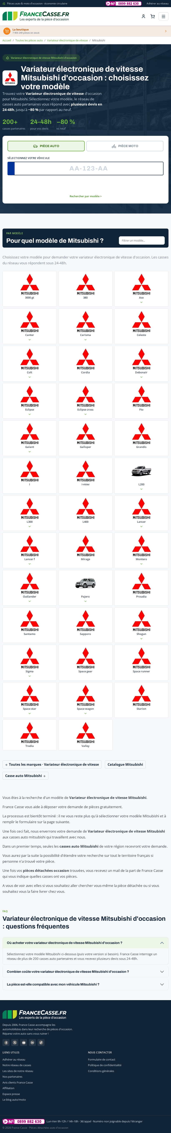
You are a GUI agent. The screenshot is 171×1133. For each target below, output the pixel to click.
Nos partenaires (12, 1076)
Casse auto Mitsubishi (24, 775)
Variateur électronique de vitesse (67, 40)
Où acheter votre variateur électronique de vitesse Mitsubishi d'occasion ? (64, 943)
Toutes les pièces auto (29, 40)
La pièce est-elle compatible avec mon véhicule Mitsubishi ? (53, 984)
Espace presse (11, 1094)
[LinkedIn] (32, 1042)
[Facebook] (6, 1042)
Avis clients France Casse (18, 1082)
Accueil (7, 40)
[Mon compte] (143, 16)
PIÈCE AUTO (49, 146)
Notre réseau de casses (17, 1065)
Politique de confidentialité (104, 1065)
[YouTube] (23, 1042)
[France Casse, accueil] (36, 16)
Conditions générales (101, 1071)
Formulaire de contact (101, 1059)
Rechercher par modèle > (86, 196)
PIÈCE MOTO (128, 146)
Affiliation (8, 1088)
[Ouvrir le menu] (163, 16)
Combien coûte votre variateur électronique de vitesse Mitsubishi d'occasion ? (68, 971)
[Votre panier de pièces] (152, 16)
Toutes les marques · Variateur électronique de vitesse (53, 764)
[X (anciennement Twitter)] (14, 1042)
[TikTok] (41, 1042)
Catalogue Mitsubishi (125, 764)
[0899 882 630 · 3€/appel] (124, 3)
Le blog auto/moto (14, 1099)
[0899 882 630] (24, 1121)
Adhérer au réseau (157, 3)
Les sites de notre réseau (18, 1071)
